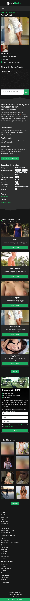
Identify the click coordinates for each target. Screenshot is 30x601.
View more (15, 371)
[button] (15, 31)
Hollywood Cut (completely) (22, 186)
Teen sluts (4, 538)
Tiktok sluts (4, 573)
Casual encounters (10, 12)
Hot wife (3, 526)
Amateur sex (5, 579)
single (17, 177)
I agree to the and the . (15, 425)
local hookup (5, 540)
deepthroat (18, 170)
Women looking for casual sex (10, 543)
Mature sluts (4, 517)
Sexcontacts (4, 564)
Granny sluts (4, 577)
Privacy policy (15, 596)
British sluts (4, 523)
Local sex (4, 551)
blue (17, 181)
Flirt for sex (4, 547)
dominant (18, 172)
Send (15, 430)
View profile (15, 247)
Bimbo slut (4, 558)
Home (2, 12)
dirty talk (24, 172)
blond (17, 184)
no (16, 189)
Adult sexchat (5, 575)
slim (17, 174)
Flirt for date (5, 528)
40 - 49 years (5, 196)
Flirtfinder (4, 554)
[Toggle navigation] (3, 8)
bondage (25, 170)
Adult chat (4, 549)
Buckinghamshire (6, 202)
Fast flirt (3, 515)
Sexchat (3, 570)
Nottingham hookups (7, 530)
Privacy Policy (8, 426)
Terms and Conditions (18, 425)
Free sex (3, 566)
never (17, 179)
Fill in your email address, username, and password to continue (14, 410)
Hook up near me (6, 568)
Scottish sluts (5, 521)
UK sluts (3, 519)
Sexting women (5, 532)
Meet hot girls (5, 556)
